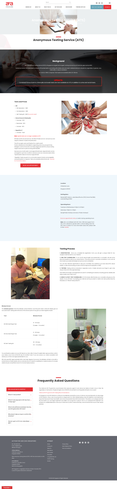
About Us (37, 7)
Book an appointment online (68, 218)
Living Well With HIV (51, 456)
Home (36, 23)
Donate (107, 7)
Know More (69, 7)
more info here (32, 114)
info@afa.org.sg (18, 445)
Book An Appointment (30, 165)
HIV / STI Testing (97, 7)
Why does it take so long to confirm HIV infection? (19, 415)
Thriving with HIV (80, 7)
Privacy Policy (65, 444)
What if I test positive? (14, 394)
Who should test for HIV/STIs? (16, 389)
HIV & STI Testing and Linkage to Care (55, 23)
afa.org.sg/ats (19, 466)
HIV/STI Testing (50, 459)
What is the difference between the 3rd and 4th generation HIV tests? (19, 408)
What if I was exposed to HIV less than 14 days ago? (19, 400)
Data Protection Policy (67, 446)
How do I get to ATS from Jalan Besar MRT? (18, 422)
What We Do (47, 7)
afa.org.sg (18, 447)
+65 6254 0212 (16, 444)
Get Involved (58, 7)
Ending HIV (28, 7)
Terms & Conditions (66, 448)
